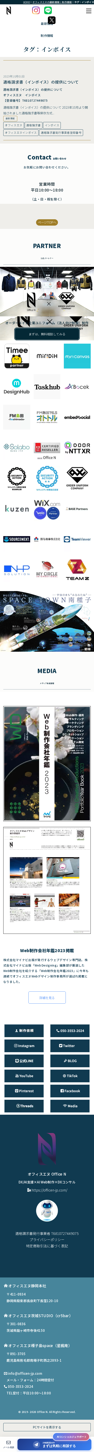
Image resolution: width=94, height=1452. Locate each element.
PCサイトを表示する (47, 1427)
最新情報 (10, 118)
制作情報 (47, 35)
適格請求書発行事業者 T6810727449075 (47, 1233)
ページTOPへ (47, 222)
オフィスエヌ (13, 125)
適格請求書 (33, 125)
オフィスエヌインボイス (21, 132)
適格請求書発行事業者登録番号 (61, 132)
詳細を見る (47, 997)
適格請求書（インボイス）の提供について (41, 82)
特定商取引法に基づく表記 (47, 1245)
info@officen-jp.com (25, 1373)
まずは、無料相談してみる (47, 334)
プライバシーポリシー (47, 1239)
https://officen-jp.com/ (49, 1190)
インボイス (52, 125)
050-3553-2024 (20, 1386)
